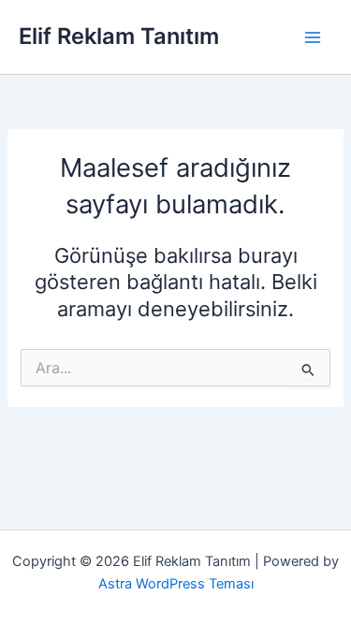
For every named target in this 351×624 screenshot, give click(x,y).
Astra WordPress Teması (176, 583)
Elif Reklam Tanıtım (119, 36)
